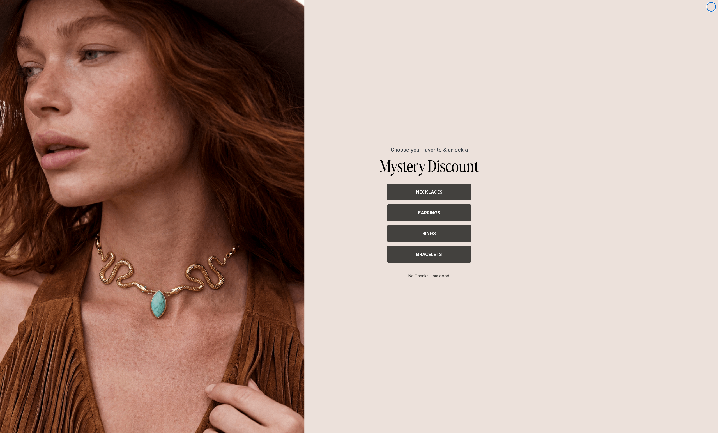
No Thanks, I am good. (429, 275)
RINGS (429, 233)
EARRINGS (429, 213)
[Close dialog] (711, 6)
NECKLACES (429, 192)
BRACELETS (429, 254)
